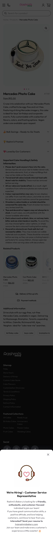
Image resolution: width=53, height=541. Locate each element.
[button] (26, 270)
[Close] (48, 454)
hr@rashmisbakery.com (26, 524)
